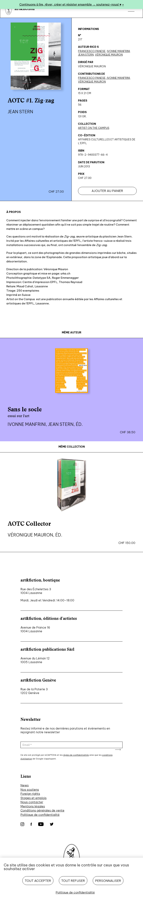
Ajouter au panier (107, 191)
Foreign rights (30, 794)
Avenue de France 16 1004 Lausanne (35, 629)
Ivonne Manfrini (118, 51)
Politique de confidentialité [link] (75, 892)
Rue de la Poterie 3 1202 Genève (34, 691)
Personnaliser (108, 881)
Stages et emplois (33, 798)
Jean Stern (86, 54)
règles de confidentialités (76, 755)
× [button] (123, 4)
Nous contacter (31, 802)
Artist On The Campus (93, 128)
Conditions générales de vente (42, 810)
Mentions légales (32, 806)
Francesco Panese (92, 51)
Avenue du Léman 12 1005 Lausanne (35, 660)
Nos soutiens (29, 789)
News (24, 785)
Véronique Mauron (109, 54)
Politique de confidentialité (40, 815)
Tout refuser (73, 881)
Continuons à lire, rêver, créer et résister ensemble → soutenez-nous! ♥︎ (70, 4)
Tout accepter (38, 881)
